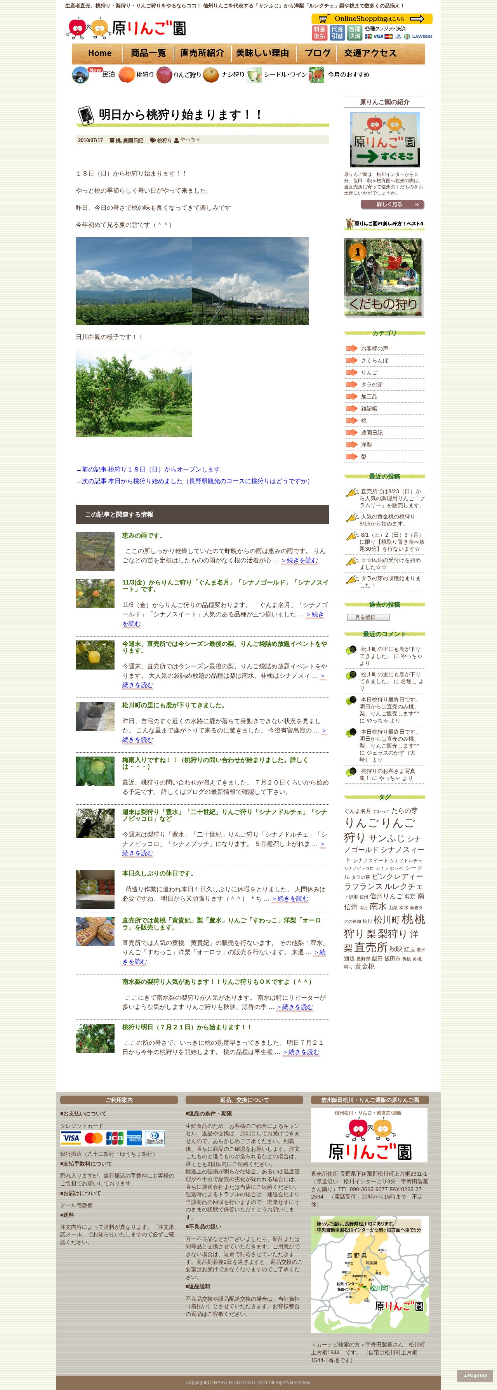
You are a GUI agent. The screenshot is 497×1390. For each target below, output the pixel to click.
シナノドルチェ (406, 860)
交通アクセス (380, 53)
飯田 (377, 958)
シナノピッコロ (359, 868)
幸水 (403, 907)
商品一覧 (148, 53)
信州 (364, 896)
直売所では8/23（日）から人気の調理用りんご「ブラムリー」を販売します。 (392, 498)
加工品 (369, 396)
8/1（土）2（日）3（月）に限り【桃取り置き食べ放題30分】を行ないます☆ (392, 542)
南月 (364, 907)
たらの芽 (404, 810)
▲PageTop (475, 1375)
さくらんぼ (374, 360)
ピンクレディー (397, 876)
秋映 (396, 949)
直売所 (371, 947)
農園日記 (133, 140)
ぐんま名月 (357, 811)
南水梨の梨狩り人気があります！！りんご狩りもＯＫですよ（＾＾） (218, 981)
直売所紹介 (204, 53)
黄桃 (406, 959)
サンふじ (387, 838)
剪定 (410, 896)
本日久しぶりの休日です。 (159, 873)
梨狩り (393, 933)
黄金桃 (365, 966)
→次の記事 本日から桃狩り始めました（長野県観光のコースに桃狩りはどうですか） (194, 481)
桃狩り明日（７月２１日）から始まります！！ (187, 1027)
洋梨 (366, 445)
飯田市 (392, 958)
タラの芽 (372, 384)
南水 (378, 906)
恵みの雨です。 (144, 535)
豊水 (421, 949)
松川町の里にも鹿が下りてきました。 (175, 705)
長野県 (363, 959)
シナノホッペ (389, 868)
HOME (97, 53)
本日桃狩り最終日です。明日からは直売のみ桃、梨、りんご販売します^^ (390, 706)
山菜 (393, 907)
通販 (349, 959)
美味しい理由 (264, 53)
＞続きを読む (299, 560)
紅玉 (409, 949)
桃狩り (164, 140)
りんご (369, 372)
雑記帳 (369, 408)
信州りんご (386, 896)
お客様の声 (374, 348)
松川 (367, 921)
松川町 (387, 920)
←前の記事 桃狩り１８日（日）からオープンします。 (151, 469)
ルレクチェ (403, 886)
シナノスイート (370, 860)
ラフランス (363, 886)
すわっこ (381, 811)
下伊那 (351, 896)
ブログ (315, 53)
